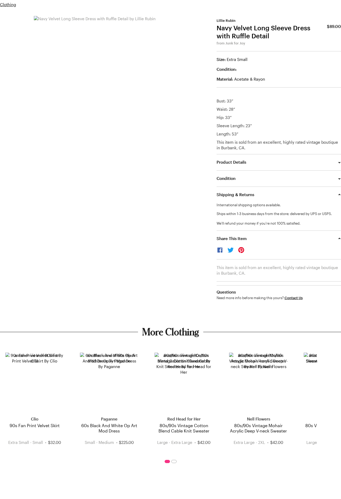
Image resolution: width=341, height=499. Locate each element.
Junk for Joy (235, 43)
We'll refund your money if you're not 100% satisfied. (259, 223)
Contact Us (294, 298)
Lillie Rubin (226, 20)
